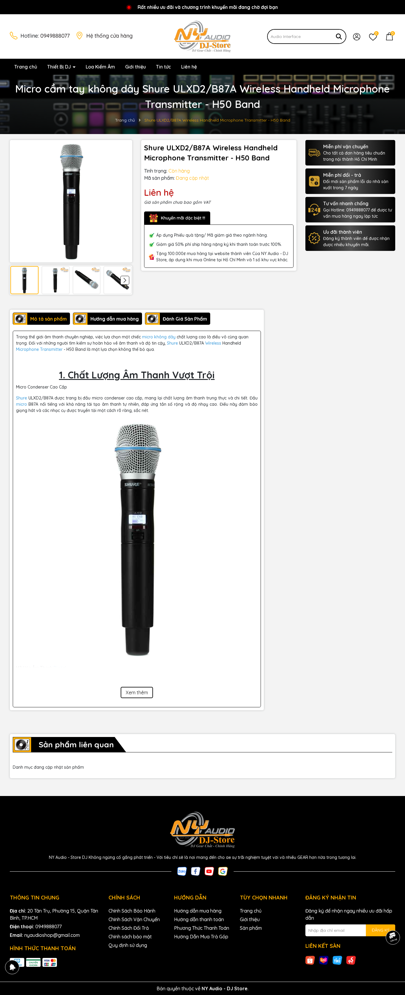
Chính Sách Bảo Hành (132, 911)
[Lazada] (324, 960)
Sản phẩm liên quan (76, 744)
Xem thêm (137, 692)
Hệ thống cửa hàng (109, 35)
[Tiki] (337, 960)
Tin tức (163, 67)
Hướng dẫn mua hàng (197, 911)
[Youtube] (209, 870)
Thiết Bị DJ (59, 67)
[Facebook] (195, 870)
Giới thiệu (135, 67)
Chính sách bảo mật (130, 937)
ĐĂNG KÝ (380, 930)
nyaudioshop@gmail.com (52, 935)
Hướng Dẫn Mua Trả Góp (201, 937)
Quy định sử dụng (128, 945)
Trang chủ (25, 67)
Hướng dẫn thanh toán (199, 919)
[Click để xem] (71, 201)
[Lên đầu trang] (393, 959)
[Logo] (202, 36)
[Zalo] (182, 870)
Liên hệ (189, 67)
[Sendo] (351, 960)
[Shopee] (310, 960)
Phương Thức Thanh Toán (201, 928)
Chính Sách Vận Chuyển (134, 919)
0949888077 (55, 35)
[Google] (223, 870)
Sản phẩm (251, 928)
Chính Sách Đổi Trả (129, 928)
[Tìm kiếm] (339, 36)
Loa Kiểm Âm (100, 67)
